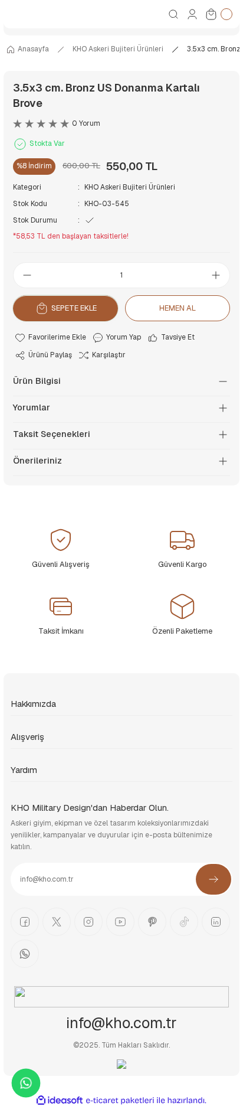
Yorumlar (31, 407)
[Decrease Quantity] (23, 275)
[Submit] (213, 879)
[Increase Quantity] (219, 275)
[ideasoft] (59, 1100)
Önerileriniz (37, 460)
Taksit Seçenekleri (51, 434)
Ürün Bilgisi (37, 381)
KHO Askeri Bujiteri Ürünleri (129, 187)
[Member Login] (192, 14)
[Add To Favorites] (50, 338)
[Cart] (218, 14)
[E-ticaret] (120, 1100)
